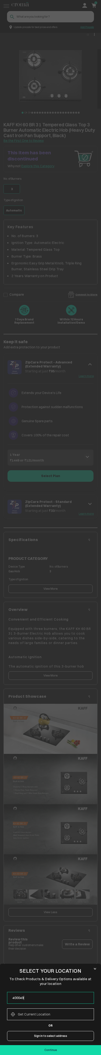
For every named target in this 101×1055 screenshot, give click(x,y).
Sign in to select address (50, 1036)
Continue (50, 1050)
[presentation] (50, 998)
